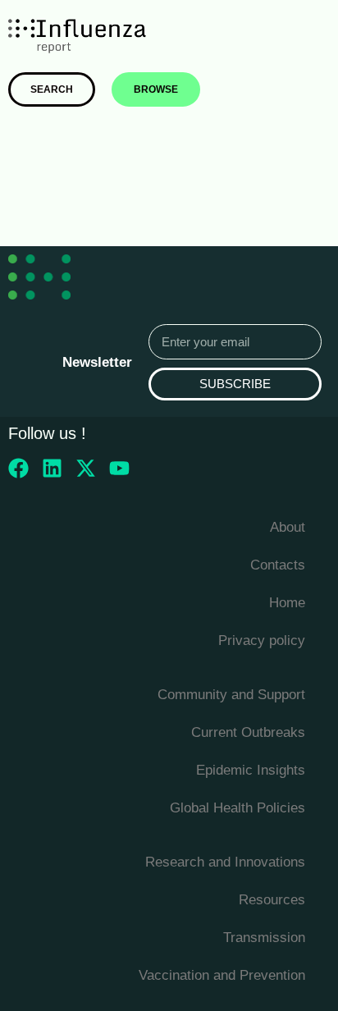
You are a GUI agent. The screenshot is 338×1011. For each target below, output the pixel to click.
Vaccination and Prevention (222, 975)
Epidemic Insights (250, 770)
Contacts (277, 565)
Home (287, 603)
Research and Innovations (225, 862)
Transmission (264, 937)
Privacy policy (261, 640)
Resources (272, 900)
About (287, 527)
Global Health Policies (237, 808)
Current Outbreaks (248, 732)
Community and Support (231, 694)
